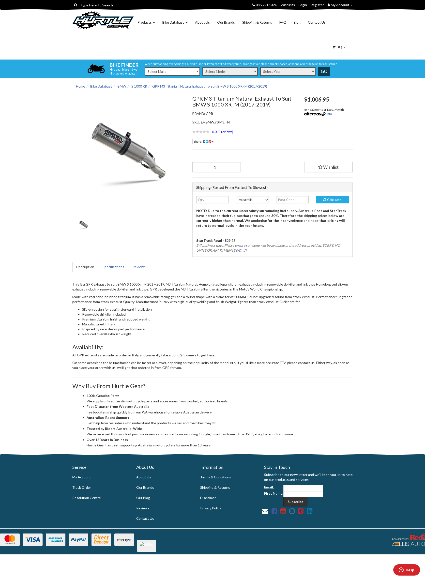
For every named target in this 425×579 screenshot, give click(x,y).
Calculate (334, 200)
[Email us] (265, 511)
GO (324, 71)
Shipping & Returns (257, 22)
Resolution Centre (86, 498)
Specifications (113, 267)
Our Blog (143, 498)
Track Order (81, 487)
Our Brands (226, 22)
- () (339, 47)
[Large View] (83, 224)
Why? (241, 250)
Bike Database (173, 22)
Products (144, 22)
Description (85, 267)
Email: (269, 487)
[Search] (75, 5)
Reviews (139, 267)
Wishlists (288, 5)
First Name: (273, 493)
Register (317, 5)
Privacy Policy (210, 508)
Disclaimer (208, 498)
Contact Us (317, 22)
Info (329, 114)
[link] (274, 511)
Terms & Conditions (215, 477)
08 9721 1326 (266, 5)
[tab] (85, 267)
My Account (81, 477)
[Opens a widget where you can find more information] (406, 570)
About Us (202, 22)
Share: (198, 141)
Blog (297, 22)
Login (303, 5)
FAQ (282, 22)
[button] (244, 132)
